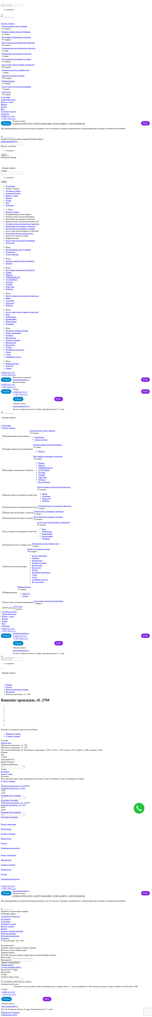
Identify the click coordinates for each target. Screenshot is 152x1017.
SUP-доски (6, 92)
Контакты (5, 114)
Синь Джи (10, 287)
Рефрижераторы (8, 81)
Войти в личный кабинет (10, 962)
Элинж (8, 368)
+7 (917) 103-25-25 (8, 119)
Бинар (8, 298)
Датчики (9, 335)
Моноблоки (10, 252)
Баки (8, 314)
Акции (4, 107)
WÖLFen (9, 289)
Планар (9, 272)
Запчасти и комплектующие (13, 75)
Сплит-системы (12, 254)
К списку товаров (8, 781)
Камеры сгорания (13, 340)
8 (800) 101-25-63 (8, 116)
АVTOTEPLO (11, 280)
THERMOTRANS (13, 277)
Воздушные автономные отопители (16, 37)
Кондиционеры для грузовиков (14, 26)
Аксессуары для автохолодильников (16, 86)
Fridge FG (10, 366)
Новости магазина (8, 933)
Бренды (4, 104)
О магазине (5, 97)
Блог (3, 109)
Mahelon (9, 275)
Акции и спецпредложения (12, 931)
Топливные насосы (13, 357)
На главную (6, 919)
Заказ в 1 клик (6, 774)
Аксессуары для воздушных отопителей (18, 65)
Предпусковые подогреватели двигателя (18, 43)
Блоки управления (13, 333)
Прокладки (10, 345)
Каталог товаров (7, 23)
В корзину (5, 771)
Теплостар (10, 303)
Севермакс (10, 300)
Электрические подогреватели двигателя (18, 48)
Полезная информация (10, 936)
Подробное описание (9, 800)
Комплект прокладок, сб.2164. (13, 788)
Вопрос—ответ (7, 102)
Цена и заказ (6, 743)
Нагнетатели (11, 342)
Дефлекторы (11, 317)
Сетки (8, 354)
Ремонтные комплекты (15, 350)
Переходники (11, 321)
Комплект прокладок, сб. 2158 (13, 805)
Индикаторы (11, 338)
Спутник (9, 282)
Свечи (8, 352)
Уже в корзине (15, 795)
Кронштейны (11, 319)
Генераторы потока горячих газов (15, 70)
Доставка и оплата (8, 111)
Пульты (9, 347)
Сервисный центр (8, 99)
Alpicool (9, 263)
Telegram (6, 123)
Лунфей (9, 284)
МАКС (145, 123)
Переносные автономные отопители (16, 54)
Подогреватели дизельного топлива (16, 59)
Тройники (10, 324)
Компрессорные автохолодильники (16, 32)
